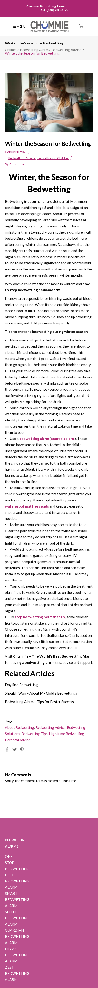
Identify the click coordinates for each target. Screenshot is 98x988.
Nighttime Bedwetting (66, 733)
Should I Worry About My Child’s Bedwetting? (41, 693)
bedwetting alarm (34, 438)
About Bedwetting (19, 727)
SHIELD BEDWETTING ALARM (17, 918)
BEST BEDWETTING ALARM (17, 881)
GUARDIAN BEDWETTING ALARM (17, 936)
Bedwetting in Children (53, 158)
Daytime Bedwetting (21, 684)
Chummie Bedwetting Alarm (27, 50)
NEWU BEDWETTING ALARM (17, 955)
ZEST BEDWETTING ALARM (17, 973)
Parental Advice (17, 740)
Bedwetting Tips (34, 733)
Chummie (16, 164)
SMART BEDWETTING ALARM (17, 899)
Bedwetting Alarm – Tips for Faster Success (39, 702)
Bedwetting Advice (66, 50)
